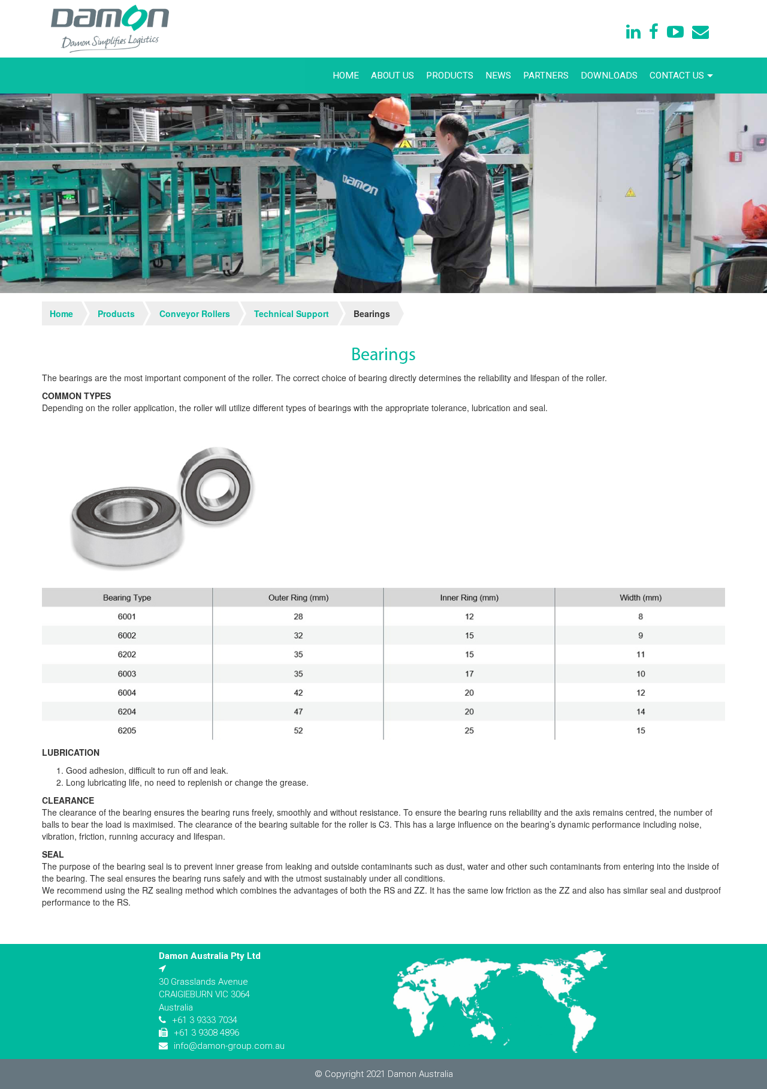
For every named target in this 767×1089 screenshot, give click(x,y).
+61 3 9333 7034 (204, 1020)
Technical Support (291, 313)
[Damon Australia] (110, 29)
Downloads (609, 75)
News (498, 75)
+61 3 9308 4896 (206, 1032)
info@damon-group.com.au (229, 1045)
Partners (546, 75)
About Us (392, 75)
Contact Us (677, 75)
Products (449, 75)
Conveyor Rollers (194, 313)
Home (346, 75)
